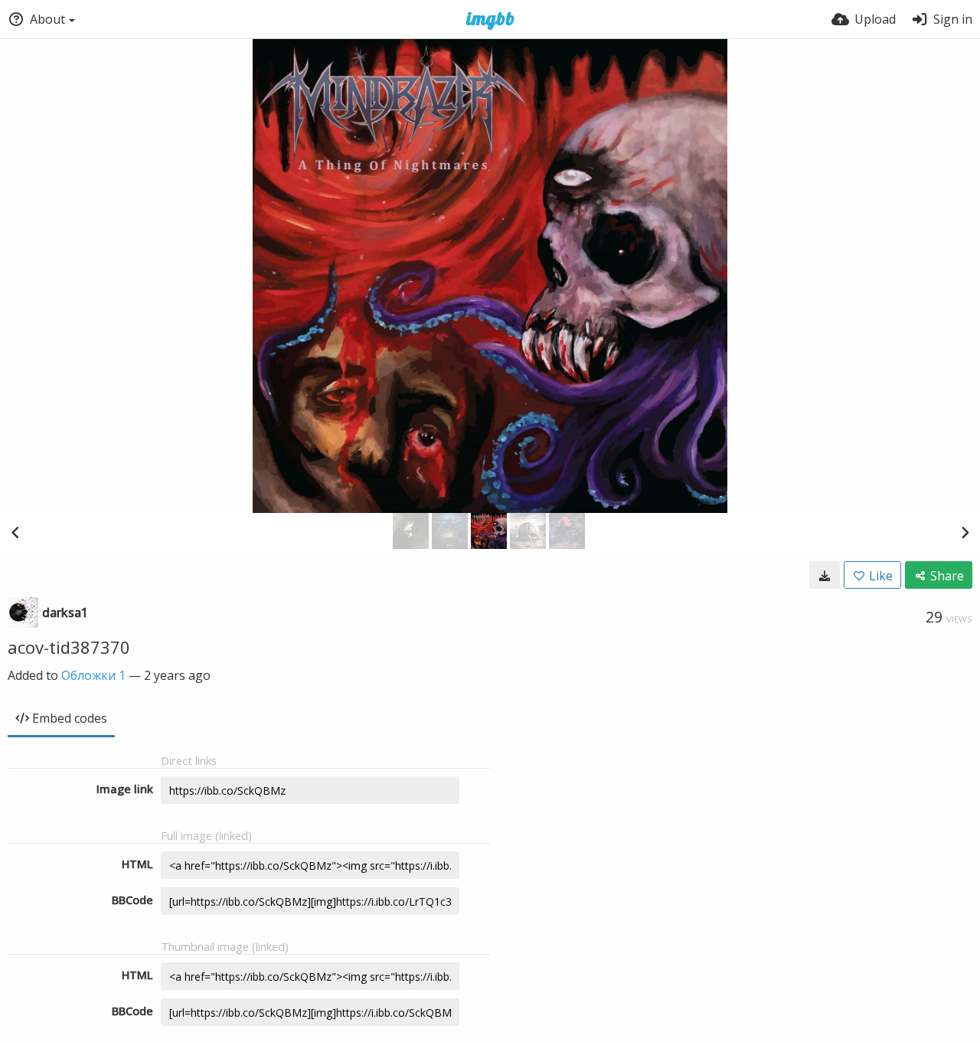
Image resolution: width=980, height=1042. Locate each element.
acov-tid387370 (69, 646)
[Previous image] (15, 532)
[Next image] (964, 532)
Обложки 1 (93, 675)
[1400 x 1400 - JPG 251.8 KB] (824, 575)
